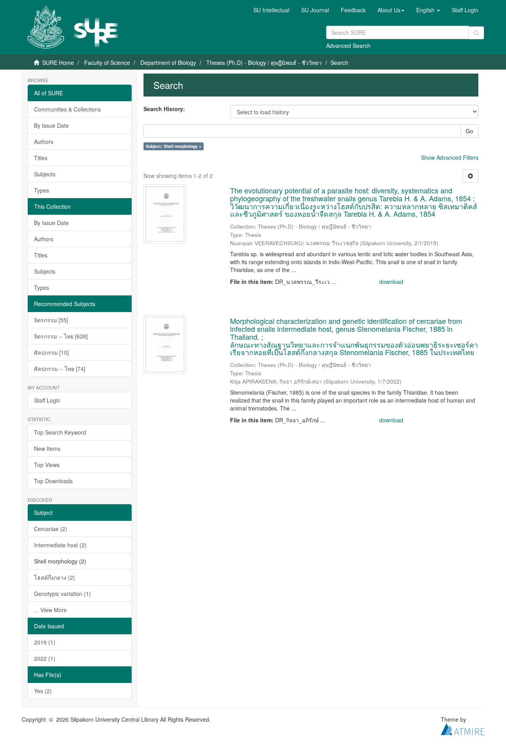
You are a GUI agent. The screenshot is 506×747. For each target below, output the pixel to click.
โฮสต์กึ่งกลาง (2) (54, 577)
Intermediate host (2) (60, 545)
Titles (40, 158)
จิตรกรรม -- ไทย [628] (61, 336)
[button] (391, 10)
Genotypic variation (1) (62, 594)
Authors (43, 142)
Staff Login (47, 400)
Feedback (353, 10)
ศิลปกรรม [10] (51, 352)
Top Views (47, 465)
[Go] (476, 33)
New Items (47, 448)
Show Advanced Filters (449, 157)
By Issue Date (51, 125)
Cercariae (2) (50, 529)
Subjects (44, 174)
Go (469, 131)
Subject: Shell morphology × (173, 146)
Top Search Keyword (60, 432)
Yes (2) (43, 691)
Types (41, 190)
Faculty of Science (107, 62)
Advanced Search (348, 45)
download (391, 282)
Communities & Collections (67, 109)
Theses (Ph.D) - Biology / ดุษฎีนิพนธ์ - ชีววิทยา (264, 62)
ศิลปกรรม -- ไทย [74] (59, 369)
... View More (50, 610)
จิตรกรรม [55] (51, 320)
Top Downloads (53, 481)
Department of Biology (168, 62)
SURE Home (58, 62)
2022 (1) (44, 658)
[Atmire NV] (462, 728)
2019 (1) (44, 642)
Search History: (164, 109)
